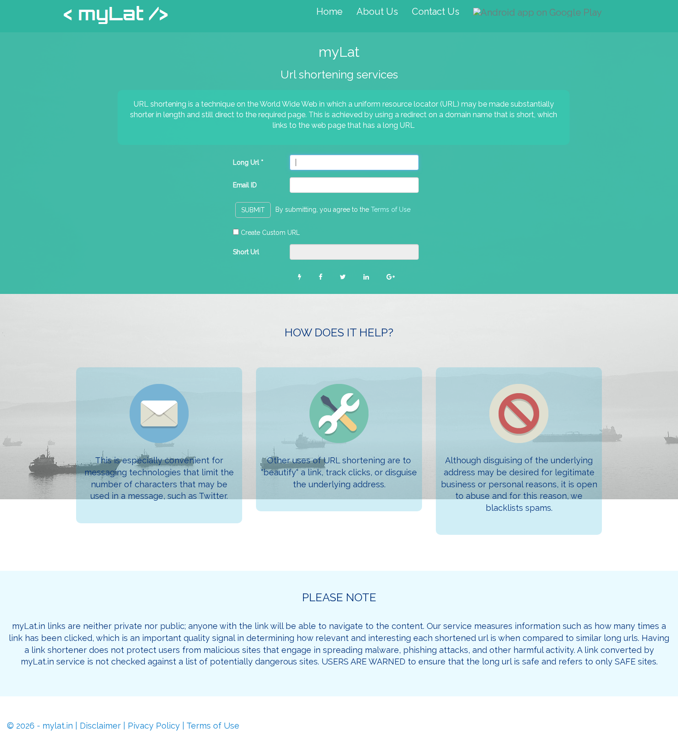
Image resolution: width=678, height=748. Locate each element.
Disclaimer (100, 725)
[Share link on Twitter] (343, 277)
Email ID (245, 185)
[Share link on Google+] (391, 277)
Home (329, 11)
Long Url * (248, 162)
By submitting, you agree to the (342, 209)
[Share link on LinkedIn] (366, 277)
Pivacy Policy (154, 725)
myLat (115, 17)
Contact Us (435, 11)
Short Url (246, 252)
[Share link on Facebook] (320, 277)
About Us (377, 11)
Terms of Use (390, 209)
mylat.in (57, 725)
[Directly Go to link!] (299, 277)
